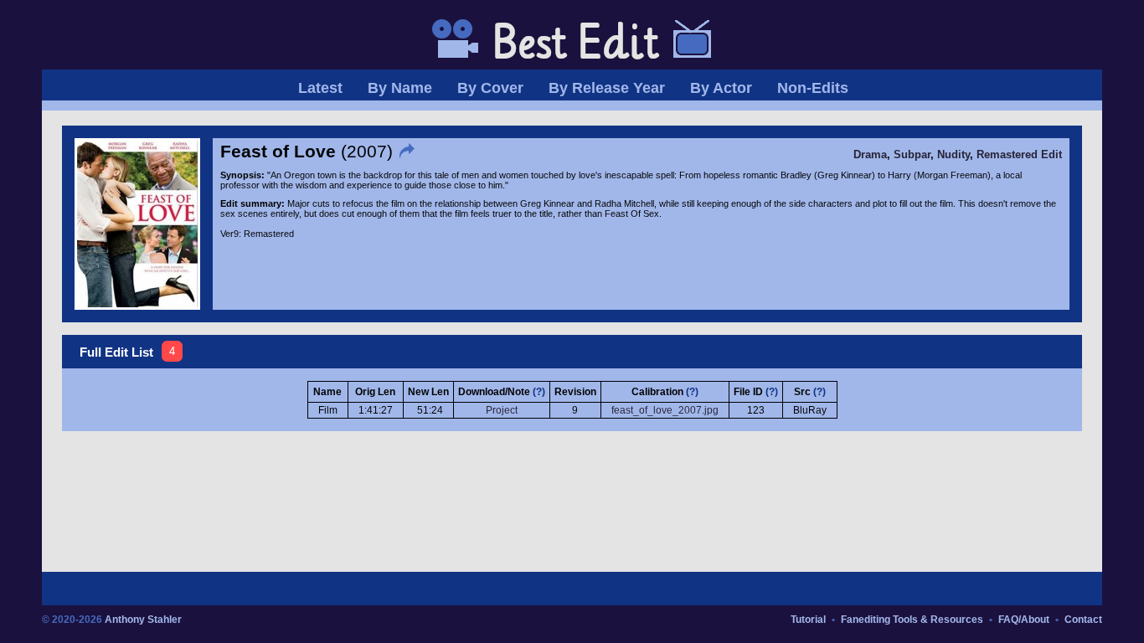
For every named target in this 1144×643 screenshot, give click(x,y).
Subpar (912, 155)
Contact (1083, 619)
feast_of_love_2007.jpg (665, 410)
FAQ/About (1023, 619)
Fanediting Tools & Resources (912, 619)
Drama (870, 155)
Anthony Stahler (143, 619)
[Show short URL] (409, 151)
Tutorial (808, 619)
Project (502, 410)
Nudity (953, 155)
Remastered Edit (1019, 155)
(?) (539, 392)
